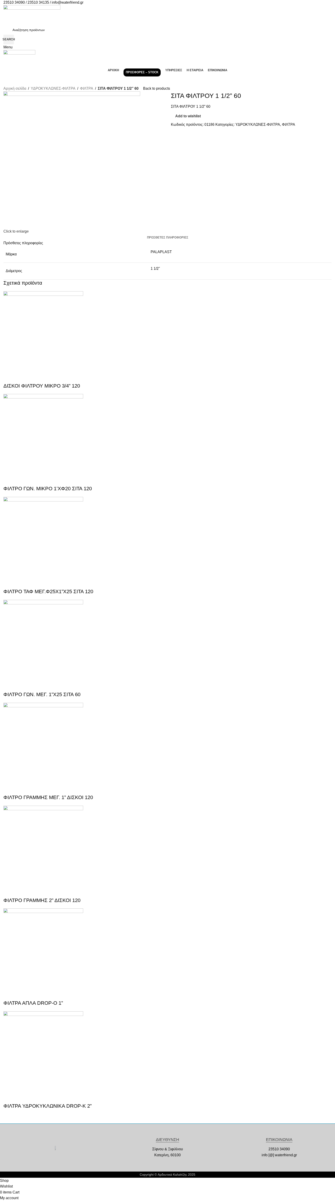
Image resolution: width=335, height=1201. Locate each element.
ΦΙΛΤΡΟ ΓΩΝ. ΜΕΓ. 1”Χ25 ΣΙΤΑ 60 (41, 694)
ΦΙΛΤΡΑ (86, 88)
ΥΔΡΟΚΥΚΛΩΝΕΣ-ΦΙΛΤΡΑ (53, 88)
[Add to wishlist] (21, 377)
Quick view (9, 377)
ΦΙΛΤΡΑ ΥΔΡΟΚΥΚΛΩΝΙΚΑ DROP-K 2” (47, 1106)
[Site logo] (31, 15)
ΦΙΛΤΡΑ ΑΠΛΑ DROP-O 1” (33, 1003)
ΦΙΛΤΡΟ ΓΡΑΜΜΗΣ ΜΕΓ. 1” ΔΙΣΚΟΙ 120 (48, 797)
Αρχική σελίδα (14, 88)
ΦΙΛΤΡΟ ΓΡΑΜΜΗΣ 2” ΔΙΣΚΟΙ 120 (41, 900)
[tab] (167, 238)
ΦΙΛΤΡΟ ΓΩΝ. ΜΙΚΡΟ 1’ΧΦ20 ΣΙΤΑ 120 (47, 488)
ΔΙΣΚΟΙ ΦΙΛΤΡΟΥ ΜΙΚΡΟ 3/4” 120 (41, 386)
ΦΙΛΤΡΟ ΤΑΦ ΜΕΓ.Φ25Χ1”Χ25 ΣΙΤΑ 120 (48, 591)
